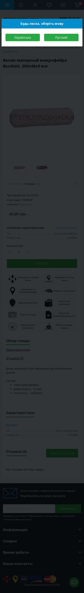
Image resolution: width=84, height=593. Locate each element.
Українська (22, 37)
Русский (61, 37)
